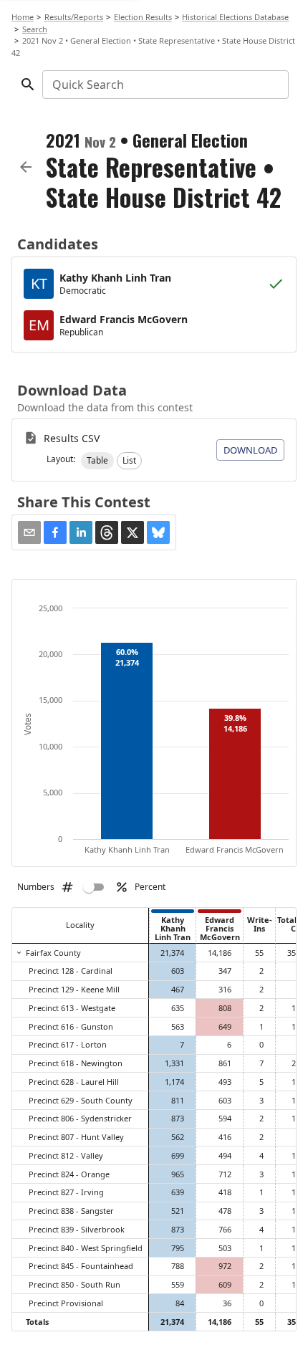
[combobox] (164, 85)
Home (22, 16)
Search (34, 29)
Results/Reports (73, 16)
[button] (97, 460)
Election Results (143, 16)
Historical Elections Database (235, 16)
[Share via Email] (29, 532)
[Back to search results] (25, 167)
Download (250, 450)
